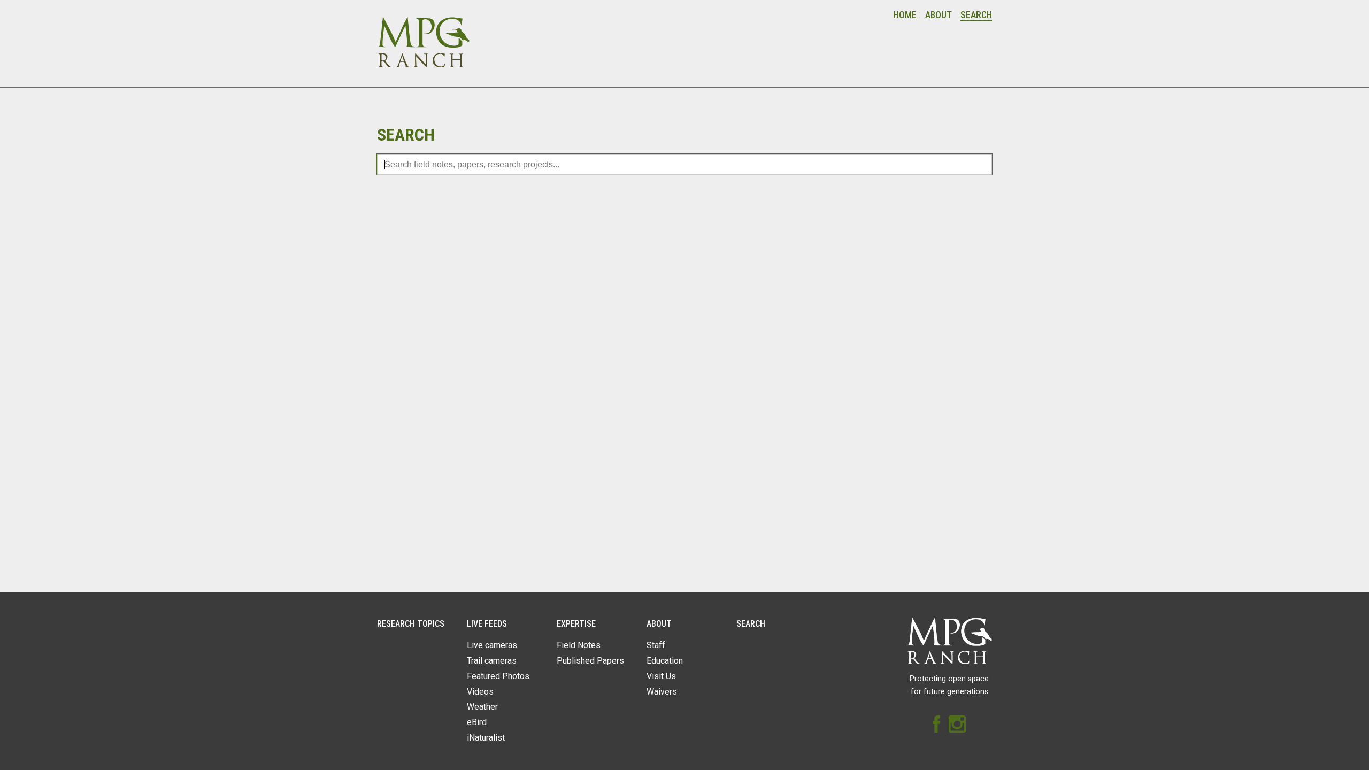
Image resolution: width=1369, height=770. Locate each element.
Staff (656, 645)
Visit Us (661, 676)
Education (665, 661)
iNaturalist (486, 738)
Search (976, 15)
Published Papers (590, 661)
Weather (482, 707)
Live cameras (492, 645)
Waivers (662, 692)
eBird (477, 722)
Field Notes (579, 645)
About (938, 15)
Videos (480, 692)
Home (905, 15)
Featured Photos (498, 676)
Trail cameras (492, 661)
